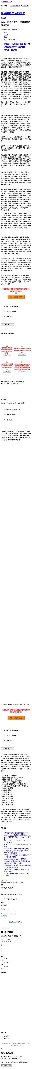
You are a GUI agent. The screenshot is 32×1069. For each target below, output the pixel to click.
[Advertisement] (16, 1000)
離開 (10, 1065)
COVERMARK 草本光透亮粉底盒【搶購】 (17, 849)
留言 (14, 894)
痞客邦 (10, 894)
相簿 (5, 33)
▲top (2, 902)
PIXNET (8, 1043)
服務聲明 (18, 1045)
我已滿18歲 (4, 1065)
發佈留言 (3, 916)
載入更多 (3, 905)
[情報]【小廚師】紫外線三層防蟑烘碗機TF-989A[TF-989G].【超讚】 (17, 47)
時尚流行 (14, 899)
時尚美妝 (14, 29)
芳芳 (2, 884)
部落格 (6, 35)
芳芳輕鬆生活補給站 (13, 13)
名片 (5, 37)
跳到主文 (3, 18)
